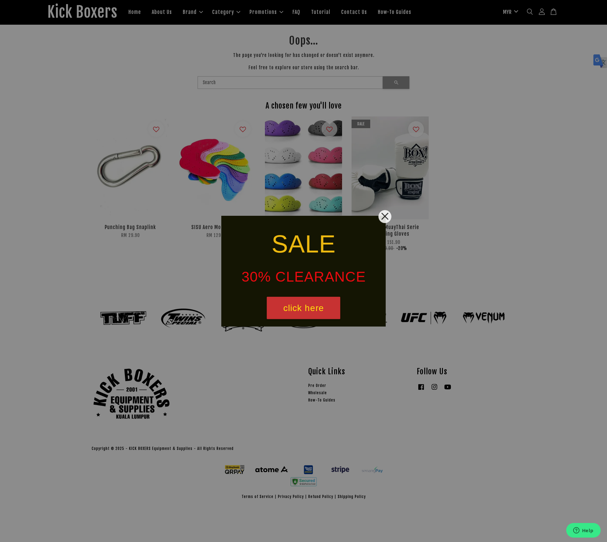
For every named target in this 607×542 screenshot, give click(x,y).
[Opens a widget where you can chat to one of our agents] (583, 531)
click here (303, 308)
